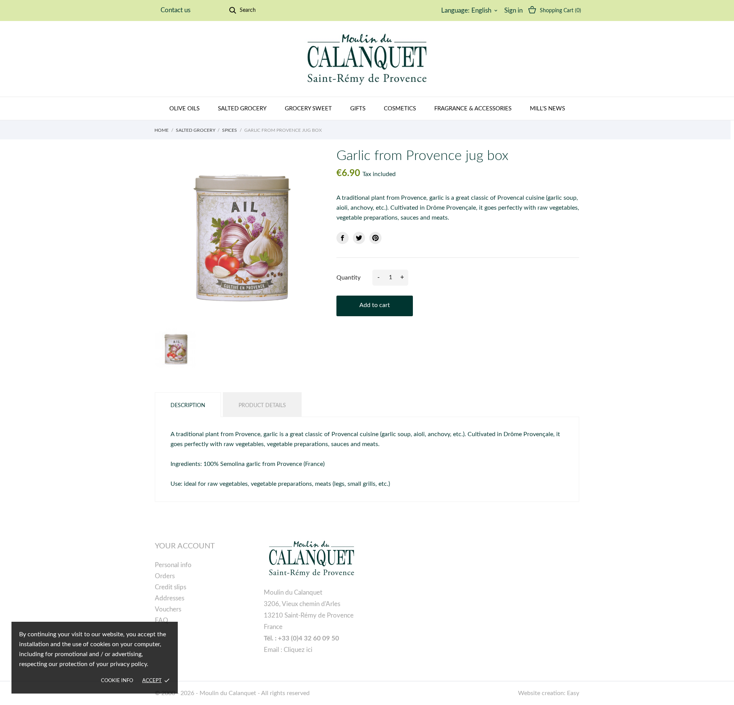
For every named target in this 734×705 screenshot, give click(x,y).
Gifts (357, 109)
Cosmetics (400, 109)
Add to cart (374, 305)
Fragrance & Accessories (473, 109)
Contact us (175, 10)
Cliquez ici (298, 650)
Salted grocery (242, 109)
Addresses (169, 598)
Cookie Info (117, 680)
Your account (185, 546)
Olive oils (184, 109)
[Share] (342, 238)
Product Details (262, 405)
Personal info (173, 565)
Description (188, 405)
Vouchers (168, 609)
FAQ (161, 620)
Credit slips (170, 587)
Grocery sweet (308, 109)
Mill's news (547, 109)
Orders (165, 576)
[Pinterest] (375, 238)
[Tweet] (359, 238)
